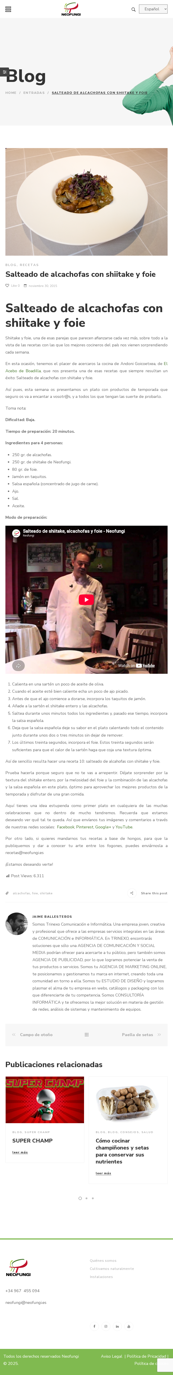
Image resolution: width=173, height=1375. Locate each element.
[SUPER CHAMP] (45, 1100)
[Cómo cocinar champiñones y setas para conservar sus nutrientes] (128, 1100)
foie (35, 893)
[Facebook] (94, 1326)
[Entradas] (86, 1035)
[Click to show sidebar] (4, 72)
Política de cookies (152, 1363)
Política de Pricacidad (146, 1356)
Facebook (65, 827)
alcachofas (21, 893)
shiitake (46, 893)
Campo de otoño (35, 1034)
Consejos (129, 1132)
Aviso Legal (111, 1356)
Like (15, 286)
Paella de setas (138, 1034)
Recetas (29, 265)
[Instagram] (105, 1326)
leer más (20, 1152)
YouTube (124, 827)
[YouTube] (128, 1326)
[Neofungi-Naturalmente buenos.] (71, 9)
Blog (11, 265)
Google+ (103, 827)
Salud (147, 1132)
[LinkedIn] (117, 1326)
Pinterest (84, 827)
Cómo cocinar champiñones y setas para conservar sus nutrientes (122, 1151)
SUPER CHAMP (37, 1132)
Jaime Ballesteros (52, 917)
